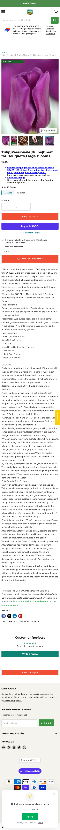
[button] (5, 141)
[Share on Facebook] (3, 616)
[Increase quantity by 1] (27, 207)
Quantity (5, 200)
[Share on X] (9, 616)
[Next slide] (57, 140)
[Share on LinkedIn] (15, 616)
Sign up (46, 723)
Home (4, 52)
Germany (28, 760)
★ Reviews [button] (57, 418)
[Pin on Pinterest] (20, 616)
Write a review (30, 654)
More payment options (30, 233)
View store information (14, 246)
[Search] (55, 20)
